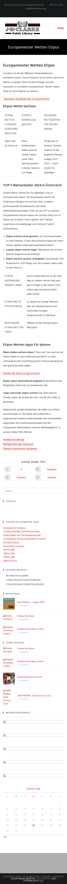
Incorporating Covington (13, 546)
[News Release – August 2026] (9, 604)
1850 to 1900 (9, 549)
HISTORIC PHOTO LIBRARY (17, 575)
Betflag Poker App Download (18, 443)
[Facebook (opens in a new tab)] (33, 11)
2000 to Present (10, 561)
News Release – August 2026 (30, 602)
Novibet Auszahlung (13, 439)
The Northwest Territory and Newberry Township (24, 539)
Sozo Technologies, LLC (39, 879)
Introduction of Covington (14, 528)
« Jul (5, 837)
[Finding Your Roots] (9, 617)
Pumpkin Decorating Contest (30, 629)
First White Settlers (11, 542)
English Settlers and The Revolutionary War (22, 535)
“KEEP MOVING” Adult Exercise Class (34, 695)
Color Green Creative (23, 878)
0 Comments (24, 606)
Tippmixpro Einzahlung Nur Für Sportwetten (26, 98)
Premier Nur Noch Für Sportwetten (21, 373)
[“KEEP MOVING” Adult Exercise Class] (9, 697)
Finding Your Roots (25, 616)
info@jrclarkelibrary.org (36, 8)
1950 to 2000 (9, 557)
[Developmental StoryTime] (9, 678)
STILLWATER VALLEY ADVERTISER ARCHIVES (25, 584)
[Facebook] (8, 510)
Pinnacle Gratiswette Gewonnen (20, 448)
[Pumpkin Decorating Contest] (9, 630)
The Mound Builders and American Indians (21, 531)
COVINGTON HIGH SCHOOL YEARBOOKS (23, 580)
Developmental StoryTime (29, 677)
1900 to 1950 (9, 553)
